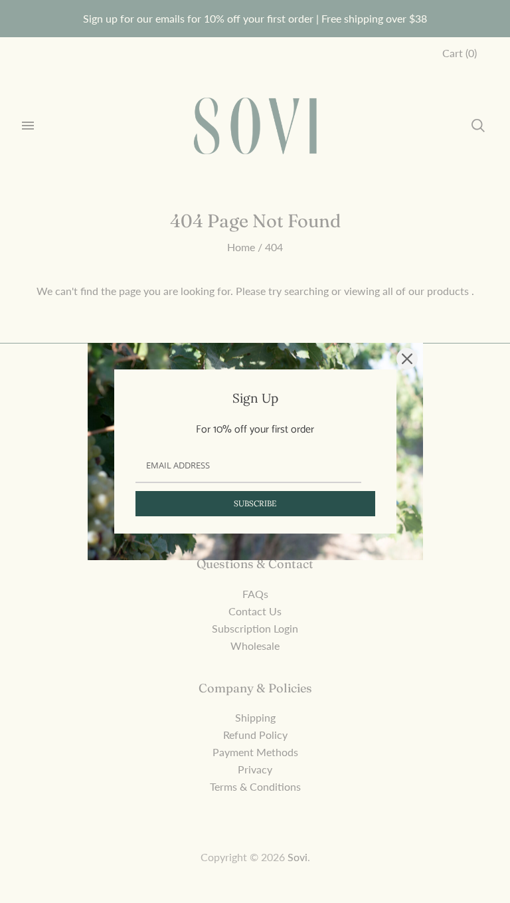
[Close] (407, 359)
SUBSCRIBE (255, 503)
